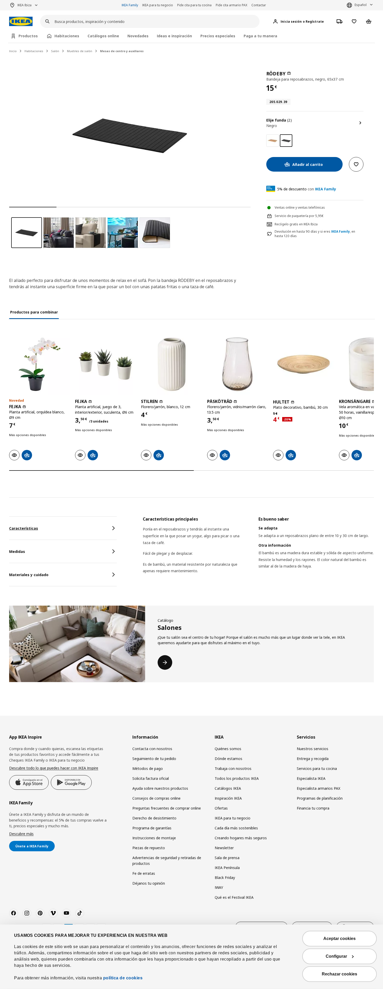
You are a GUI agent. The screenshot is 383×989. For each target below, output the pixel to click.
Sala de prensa (227, 857)
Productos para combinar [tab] (34, 312)
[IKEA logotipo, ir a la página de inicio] (21, 21)
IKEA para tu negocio (157, 5)
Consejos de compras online (156, 798)
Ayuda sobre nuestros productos (160, 788)
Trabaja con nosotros (233, 768)
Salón (55, 51)
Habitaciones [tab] (66, 35)
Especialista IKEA (311, 778)
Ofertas (221, 808)
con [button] (306, 188)
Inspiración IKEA (228, 798)
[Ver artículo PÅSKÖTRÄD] (237, 364)
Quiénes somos (228, 748)
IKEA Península (227, 867)
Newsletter (224, 847)
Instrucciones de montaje (154, 837)
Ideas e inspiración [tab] (174, 35)
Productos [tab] (28, 35)
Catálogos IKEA (228, 788)
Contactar (258, 5)
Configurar (336, 956)
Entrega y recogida (313, 758)
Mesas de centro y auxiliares (122, 51)
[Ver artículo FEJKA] (39, 364)
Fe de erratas (143, 873)
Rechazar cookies (339, 974)
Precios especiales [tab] (217, 35)
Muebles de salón (79, 51)
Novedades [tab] (138, 35)
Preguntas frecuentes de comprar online (166, 808)
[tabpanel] (258, 551)
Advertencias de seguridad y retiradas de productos (166, 860)
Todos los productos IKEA (237, 778)
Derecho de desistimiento (154, 818)
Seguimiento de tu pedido (154, 758)
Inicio (13, 51)
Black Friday (225, 877)
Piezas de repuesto (148, 847)
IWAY (219, 887)
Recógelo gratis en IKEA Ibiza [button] (296, 224)
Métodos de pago (147, 768)
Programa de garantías (151, 827)
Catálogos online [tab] (103, 35)
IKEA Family (130, 5)
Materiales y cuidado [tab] (28, 574)
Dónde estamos (228, 758)
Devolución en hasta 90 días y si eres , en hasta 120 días (315, 234)
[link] (272, 140)
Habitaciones (33, 51)
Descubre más (21, 833)
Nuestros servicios (312, 748)
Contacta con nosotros (152, 748)
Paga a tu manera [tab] (260, 35)
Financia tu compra (313, 808)
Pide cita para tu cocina (194, 5)
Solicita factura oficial (150, 778)
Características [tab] (23, 528)
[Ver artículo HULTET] (303, 364)
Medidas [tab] (17, 551)
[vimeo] (53, 913)
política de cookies (123, 978)
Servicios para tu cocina (317, 768)
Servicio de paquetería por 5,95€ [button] (299, 216)
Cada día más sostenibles (236, 827)
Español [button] (361, 5)
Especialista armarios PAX (318, 788)
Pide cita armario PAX (231, 5)
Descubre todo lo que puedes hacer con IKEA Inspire (53, 767)
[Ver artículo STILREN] (171, 364)
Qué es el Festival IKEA (234, 897)
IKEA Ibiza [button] (24, 5)
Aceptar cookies (339, 938)
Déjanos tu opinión (148, 883)
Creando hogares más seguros (241, 837)
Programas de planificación (320, 798)
